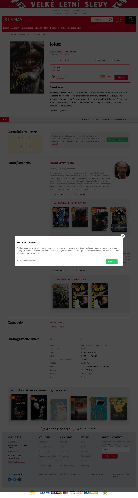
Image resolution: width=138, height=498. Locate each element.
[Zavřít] (123, 236)
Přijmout (111, 261)
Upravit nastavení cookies (27, 260)
